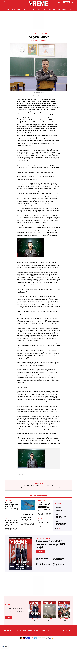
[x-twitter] (61, 631)
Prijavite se (59, 2)
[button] (29, 610)
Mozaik (39, 9)
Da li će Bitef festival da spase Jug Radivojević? (11, 504)
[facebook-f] (58, 631)
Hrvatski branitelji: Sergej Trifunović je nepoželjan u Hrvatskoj (11, 523)
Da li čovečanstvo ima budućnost (59, 565)
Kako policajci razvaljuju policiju (42, 559)
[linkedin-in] (72, 631)
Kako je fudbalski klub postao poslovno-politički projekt (51, 544)
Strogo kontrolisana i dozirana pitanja (58, 559)
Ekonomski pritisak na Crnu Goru (43, 565)
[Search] (5, 2)
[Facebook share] (33, 96)
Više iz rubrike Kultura (38, 495)
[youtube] (64, 631)
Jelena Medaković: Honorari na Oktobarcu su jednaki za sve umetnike (27, 517)
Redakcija (19, 630)
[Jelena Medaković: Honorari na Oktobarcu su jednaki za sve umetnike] (28, 505)
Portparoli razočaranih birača (59, 509)
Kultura (34, 9)
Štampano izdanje (52, 9)
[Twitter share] (36, 96)
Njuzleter (64, 9)
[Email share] (38, 96)
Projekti (48, 630)
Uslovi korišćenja (37, 630)
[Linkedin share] (43, 96)
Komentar (44, 9)
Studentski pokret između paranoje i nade (60, 523)
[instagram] (66, 631)
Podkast (69, 9)
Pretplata (67, 2)
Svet (29, 9)
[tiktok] (69, 631)
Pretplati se (40, 551)
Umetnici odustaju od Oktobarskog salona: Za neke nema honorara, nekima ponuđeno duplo (44, 507)
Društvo (24, 9)
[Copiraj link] (41, 96)
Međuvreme (26, 487)
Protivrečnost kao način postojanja (44, 521)
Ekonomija (19, 9)
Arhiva (59, 9)
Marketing (30, 630)
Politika (13, 9)
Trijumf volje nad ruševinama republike (60, 516)
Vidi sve (56, 528)
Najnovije (7, 9)
